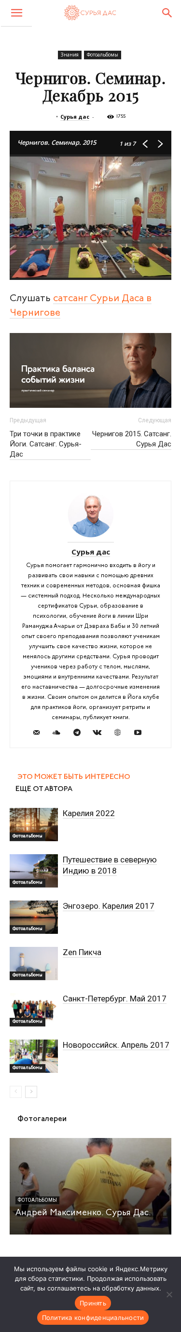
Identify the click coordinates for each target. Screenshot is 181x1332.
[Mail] (40, 734)
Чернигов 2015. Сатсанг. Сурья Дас (131, 439)
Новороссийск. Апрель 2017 (116, 1045)
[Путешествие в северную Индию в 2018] (34, 871)
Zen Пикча (82, 952)
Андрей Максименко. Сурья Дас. (83, 1213)
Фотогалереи (42, 1119)
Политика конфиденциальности (93, 1317)
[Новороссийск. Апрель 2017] (34, 1056)
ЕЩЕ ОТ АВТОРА (43, 789)
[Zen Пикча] (34, 963)
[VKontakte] (101, 734)
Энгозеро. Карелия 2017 (108, 906)
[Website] (121, 734)
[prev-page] (16, 1092)
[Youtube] (141, 734)
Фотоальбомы (102, 54)
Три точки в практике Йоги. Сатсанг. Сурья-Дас (46, 444)
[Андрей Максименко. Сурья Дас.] (90, 1186)
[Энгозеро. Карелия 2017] (34, 917)
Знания (70, 54)
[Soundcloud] (60, 734)
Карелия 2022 (89, 813)
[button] (16, 13)
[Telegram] (80, 734)
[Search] (167, 13)
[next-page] (31, 1092)
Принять (93, 1303)
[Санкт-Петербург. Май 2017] (34, 1010)
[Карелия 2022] (34, 824)
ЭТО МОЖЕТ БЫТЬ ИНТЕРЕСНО (73, 777)
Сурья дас (74, 116)
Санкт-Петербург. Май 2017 (115, 998)
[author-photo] (91, 538)
